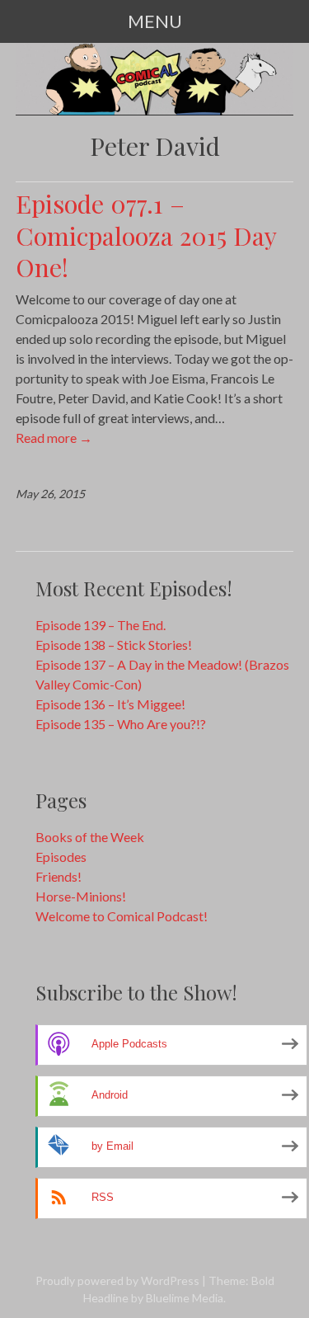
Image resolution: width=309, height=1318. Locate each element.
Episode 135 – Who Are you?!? (120, 724)
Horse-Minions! (80, 896)
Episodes (61, 856)
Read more (54, 437)
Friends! (58, 876)
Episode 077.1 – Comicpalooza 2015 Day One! (146, 235)
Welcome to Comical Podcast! (121, 916)
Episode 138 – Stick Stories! (113, 644)
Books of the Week (89, 837)
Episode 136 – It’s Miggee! (110, 704)
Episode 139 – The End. (100, 625)
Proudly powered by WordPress (117, 1280)
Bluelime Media (184, 1298)
